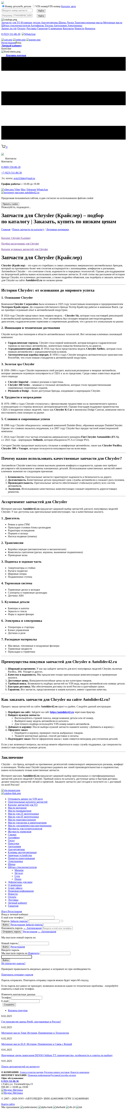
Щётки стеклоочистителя (22, 867)
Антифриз (14, 837)
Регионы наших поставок (57, 1072)
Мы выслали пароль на (20, 953)
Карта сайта (8, 1104)
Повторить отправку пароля (17, 974)
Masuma (19, 870)
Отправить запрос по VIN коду (25, 798)
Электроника (15, 861)
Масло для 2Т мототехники (23, 813)
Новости (79, 28)
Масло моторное (17, 807)
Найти (41, 11)
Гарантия (42, 28)
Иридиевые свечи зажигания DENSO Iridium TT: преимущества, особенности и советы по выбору (57, 1055)
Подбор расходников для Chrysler (20, 243)
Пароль (14, 921)
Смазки (12, 834)
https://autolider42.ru (62, 712)
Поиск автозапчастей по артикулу (20, 1066)
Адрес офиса (15, 888)
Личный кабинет (11, 45)
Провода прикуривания (21, 858)
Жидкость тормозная (19, 831)
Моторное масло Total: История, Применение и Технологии (35, 1032)
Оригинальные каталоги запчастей (27, 801)
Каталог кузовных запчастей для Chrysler (24, 249)
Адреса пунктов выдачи (31, 1072)
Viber (17, 189)
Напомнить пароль (21, 928)
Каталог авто (68, 6)
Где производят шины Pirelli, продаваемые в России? (31, 1021)
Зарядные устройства (20, 855)
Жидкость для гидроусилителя (25, 828)
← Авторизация (32, 928)
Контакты (68, 28)
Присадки (13, 843)
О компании (55, 28)
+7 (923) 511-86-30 (11, 172)
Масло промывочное (19, 810)
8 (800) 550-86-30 (11, 167)
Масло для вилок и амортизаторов (27, 822)
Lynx (17, 876)
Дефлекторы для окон (20, 882)
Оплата (21, 28)
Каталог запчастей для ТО (23, 804)
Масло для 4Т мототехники (23, 816)
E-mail (4, 1001)
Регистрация (8, 42)
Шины (11, 864)
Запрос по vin (9, 28)
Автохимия (14, 846)
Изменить (33, 953)
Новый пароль (9, 943)
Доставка (31, 28)
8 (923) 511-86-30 (10, 34)
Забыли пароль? (19, 921)
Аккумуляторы (16, 849)
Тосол (11, 840)
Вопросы (90, 28)
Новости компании (79, 1072)
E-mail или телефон (12, 917)
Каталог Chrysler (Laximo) (15, 238)
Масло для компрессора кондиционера (29, 825)
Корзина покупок (18, 1010)
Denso (18, 879)
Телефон (6, 997)
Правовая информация (21, 891)
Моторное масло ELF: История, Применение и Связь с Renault (36, 1044)
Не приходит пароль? (13, 963)
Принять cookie (10, 204)
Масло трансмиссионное (22, 819)
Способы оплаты (67, 1075)
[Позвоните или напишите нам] (29, 34)
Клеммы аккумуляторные (22, 852)
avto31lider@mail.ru (24, 178)
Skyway (19, 873)
